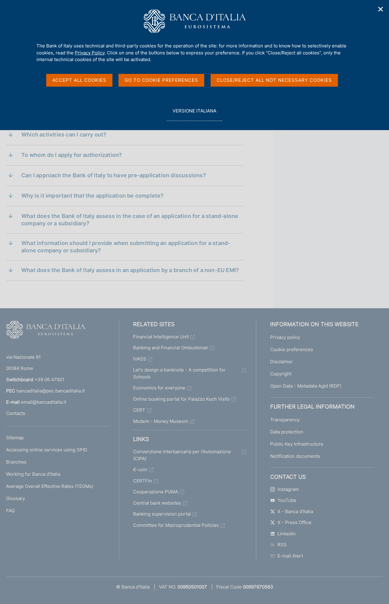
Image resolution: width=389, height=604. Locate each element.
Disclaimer (281, 361)
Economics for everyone (159, 388)
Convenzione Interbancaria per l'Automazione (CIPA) (182, 455)
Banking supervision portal (162, 514)
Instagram (288, 489)
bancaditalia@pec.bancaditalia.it (50, 391)
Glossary (15, 498)
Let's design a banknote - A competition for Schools (179, 373)
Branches (16, 462)
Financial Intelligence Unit (161, 337)
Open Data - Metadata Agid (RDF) (305, 386)
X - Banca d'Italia (295, 511)
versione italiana (194, 114)
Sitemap (15, 437)
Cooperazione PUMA (155, 492)
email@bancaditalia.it (43, 402)
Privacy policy (285, 337)
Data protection (286, 432)
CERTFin (142, 481)
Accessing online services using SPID (46, 450)
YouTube (286, 500)
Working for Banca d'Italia (33, 474)
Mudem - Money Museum (160, 421)
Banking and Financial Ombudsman (170, 347)
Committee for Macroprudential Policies (176, 525)
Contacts (15, 413)
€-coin (140, 469)
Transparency (285, 420)
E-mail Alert (290, 556)
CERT (139, 410)
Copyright (280, 374)
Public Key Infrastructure (296, 444)
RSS (282, 544)
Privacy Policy (90, 53)
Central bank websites (157, 503)
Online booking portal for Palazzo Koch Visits (181, 399)
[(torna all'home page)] (45, 331)
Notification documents (295, 456)
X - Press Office (294, 522)
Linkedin (286, 534)
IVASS (139, 359)
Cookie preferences (291, 349)
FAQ (10, 510)
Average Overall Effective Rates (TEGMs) (49, 486)
